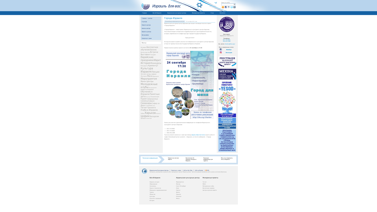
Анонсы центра (146, 28)
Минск (178, 198)
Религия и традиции (155, 198)
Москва (178, 184)
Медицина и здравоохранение (158, 190)
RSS (208, 170)
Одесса (178, 190)
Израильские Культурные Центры (159, 170)
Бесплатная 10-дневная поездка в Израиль (191, 159)
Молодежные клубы (208, 186)
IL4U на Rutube (199, 170)
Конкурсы (156, 63)
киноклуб (149, 118)
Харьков (150, 113)
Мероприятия (149, 78)
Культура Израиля (147, 70)
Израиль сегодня (154, 182)
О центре (144, 21)
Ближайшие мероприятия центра (174, 21)
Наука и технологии (155, 188)
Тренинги (151, 107)
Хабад (142, 113)
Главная (144, 13)
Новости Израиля (147, 89)
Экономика (153, 186)
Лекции (155, 72)
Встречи (154, 52)
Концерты (144, 66)
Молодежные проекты (198, 13)
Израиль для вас (160, 5)
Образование (153, 184)
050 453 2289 (226, 41)
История (145, 63)
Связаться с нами (147, 38)
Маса (149, 76)
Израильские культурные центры (176, 13)
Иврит (157, 60)
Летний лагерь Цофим (148, 74)
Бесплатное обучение (149, 48)
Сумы (153, 105)
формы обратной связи (198, 135)
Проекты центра (146, 31)
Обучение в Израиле (146, 92)
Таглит (144, 107)
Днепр (178, 192)
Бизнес (153, 49)
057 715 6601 (226, 40)
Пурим (143, 99)
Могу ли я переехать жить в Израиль (227, 158)
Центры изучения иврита (210, 190)
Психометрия (155, 96)
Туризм (152, 192)
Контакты (222, 13)
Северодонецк (152, 99)
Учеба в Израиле (149, 110)
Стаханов (149, 105)
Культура (152, 196)
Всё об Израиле (157, 13)
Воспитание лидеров (208, 188)
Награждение (153, 87)
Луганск (144, 76)
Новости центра (146, 25)
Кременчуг (153, 65)
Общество (152, 194)
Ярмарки (143, 118)
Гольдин (153, 54)
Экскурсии (154, 116)
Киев (177, 188)
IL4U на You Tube (187, 170)
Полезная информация (150, 158)
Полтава (148, 96)
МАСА (204, 184)
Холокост (158, 113)
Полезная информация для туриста (208, 159)
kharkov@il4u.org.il (230, 44)
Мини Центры (147, 81)
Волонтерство (145, 52)
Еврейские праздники (147, 59)
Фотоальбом (145, 35)
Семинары (146, 103)
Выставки (145, 54)
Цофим (145, 116)
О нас (212, 13)
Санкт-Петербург (181, 186)
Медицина (155, 76)
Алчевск (143, 47)
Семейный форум (148, 101)
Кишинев (178, 196)
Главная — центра (147, 18)
